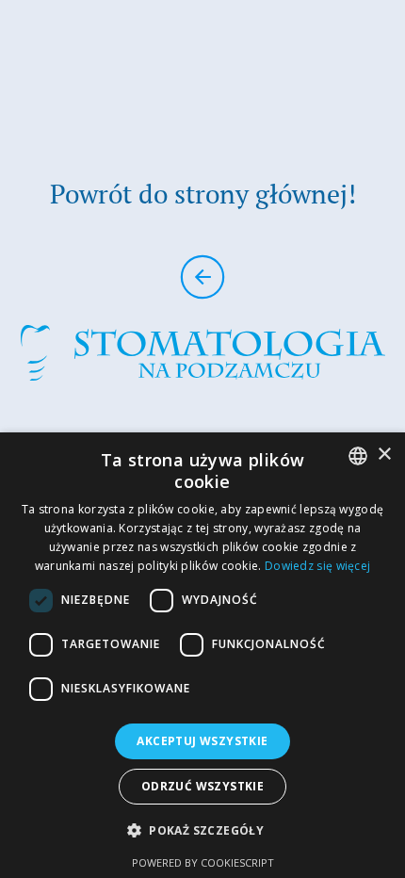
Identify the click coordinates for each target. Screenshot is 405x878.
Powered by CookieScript (203, 862)
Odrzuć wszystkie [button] (202, 786)
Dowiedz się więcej (317, 566)
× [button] (384, 454)
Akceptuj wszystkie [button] (202, 741)
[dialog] (202, 655)
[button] (202, 830)
